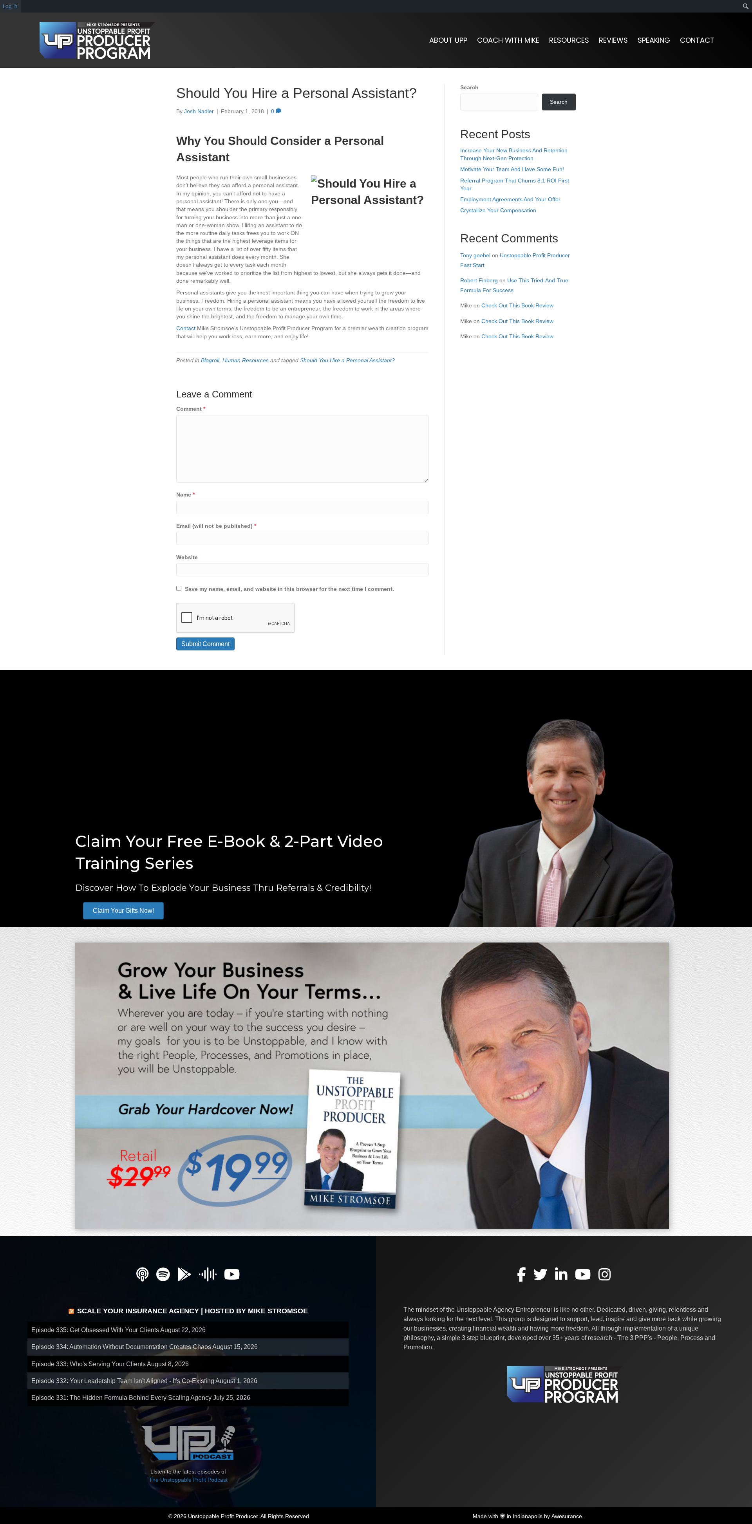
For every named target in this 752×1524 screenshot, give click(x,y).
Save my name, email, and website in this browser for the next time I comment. (289, 589)
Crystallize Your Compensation (498, 210)
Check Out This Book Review (517, 305)
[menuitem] (746, 6)
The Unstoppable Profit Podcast (188, 1480)
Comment (190, 409)
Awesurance (566, 1516)
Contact (185, 328)
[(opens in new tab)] (372, 1085)
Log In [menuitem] (10, 6)
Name (185, 494)
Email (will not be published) (216, 526)
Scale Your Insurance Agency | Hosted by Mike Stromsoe (192, 1311)
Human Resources (245, 360)
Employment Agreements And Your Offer (510, 199)
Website (187, 557)
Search (469, 87)
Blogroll (210, 360)
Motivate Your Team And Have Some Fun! (512, 169)
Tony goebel (475, 255)
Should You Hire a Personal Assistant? (347, 360)
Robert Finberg (479, 280)
